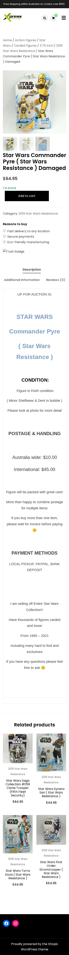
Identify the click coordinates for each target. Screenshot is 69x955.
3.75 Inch (46, 45)
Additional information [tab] (22, 280)
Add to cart (26, 196)
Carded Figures (25, 45)
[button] (61, 76)
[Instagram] (15, 923)
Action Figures (25, 40)
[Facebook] (6, 923)
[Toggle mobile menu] (63, 18)
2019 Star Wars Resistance (38, 213)
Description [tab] (32, 269)
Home (7, 40)
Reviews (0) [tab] (55, 280)
